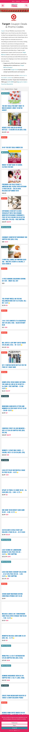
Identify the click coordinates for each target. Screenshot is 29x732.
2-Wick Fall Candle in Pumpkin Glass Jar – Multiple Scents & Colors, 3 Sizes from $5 (14, 261)
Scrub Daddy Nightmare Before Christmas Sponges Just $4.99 (12, 596)
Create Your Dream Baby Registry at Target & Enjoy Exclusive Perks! (14, 696)
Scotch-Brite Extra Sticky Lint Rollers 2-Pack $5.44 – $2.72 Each (13, 532)
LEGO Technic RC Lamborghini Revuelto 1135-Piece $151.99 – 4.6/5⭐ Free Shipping (12, 553)
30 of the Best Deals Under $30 (12, 147)
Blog (13, 1)
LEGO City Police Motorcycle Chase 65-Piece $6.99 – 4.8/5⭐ (13, 472)
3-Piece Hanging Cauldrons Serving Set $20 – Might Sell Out (14, 281)
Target (2, 31)
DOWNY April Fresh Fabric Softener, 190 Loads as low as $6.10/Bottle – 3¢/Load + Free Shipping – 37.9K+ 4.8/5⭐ (14, 386)
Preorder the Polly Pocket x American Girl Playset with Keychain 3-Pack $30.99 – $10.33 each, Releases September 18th (14, 188)
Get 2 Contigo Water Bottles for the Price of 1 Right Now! (14, 366)
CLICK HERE (10, 82)
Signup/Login (24, 1)
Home (2, 89)
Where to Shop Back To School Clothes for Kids (12, 166)
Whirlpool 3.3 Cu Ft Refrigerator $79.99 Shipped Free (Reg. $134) (13, 658)
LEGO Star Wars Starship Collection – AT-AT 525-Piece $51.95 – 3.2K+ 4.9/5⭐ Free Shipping (14, 575)
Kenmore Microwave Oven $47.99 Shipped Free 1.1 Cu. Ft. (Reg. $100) (13, 678)
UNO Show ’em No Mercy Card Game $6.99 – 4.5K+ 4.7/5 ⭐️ (13, 512)
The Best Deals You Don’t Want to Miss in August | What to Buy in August (13, 108)
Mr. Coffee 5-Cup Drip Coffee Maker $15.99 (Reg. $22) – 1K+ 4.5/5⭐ (14, 345)
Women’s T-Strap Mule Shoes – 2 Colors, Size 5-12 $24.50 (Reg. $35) (13, 452)
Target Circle (14, 69)
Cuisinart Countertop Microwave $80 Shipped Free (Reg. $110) (14, 239)
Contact (18, 1)
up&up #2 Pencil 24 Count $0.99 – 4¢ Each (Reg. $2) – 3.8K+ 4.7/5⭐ (14, 492)
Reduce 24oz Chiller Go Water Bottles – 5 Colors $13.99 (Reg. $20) (14, 129)
